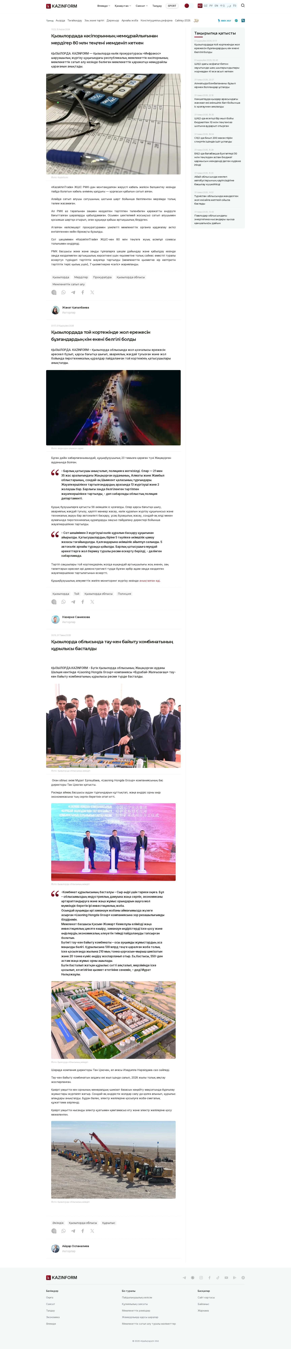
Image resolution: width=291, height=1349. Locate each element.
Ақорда (60, 20)
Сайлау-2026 (182, 20)
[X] (92, 292)
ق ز (229, 5)
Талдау (157, 6)
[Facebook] (82, 292)
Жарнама (203, 1310)
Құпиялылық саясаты (135, 1304)
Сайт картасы (206, 1297)
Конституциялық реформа (156, 20)
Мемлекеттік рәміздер (136, 1310)
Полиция (124, 593)
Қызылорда (61, 277)
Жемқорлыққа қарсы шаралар (140, 1317)
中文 (222, 5)
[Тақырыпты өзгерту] (189, 5)
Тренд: (50, 20)
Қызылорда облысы (131, 277)
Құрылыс (108, 1223)
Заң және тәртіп (94, 20)
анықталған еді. (149, 580)
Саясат (50, 1304)
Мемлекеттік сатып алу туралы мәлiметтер (149, 1323)
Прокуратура (102, 277)
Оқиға (49, 1297)
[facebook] (209, 1277)
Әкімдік (58, 1223)
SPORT (172, 5)
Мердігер (81, 277)
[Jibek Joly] (225, 20)
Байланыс (203, 1304)
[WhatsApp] (63, 292)
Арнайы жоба (130, 20)
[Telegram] (73, 292)
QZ (205, 5)
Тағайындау (75, 20)
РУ (211, 5)
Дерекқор (113, 20)
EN (216, 5)
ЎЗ (234, 5)
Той (76, 593)
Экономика (53, 1317)
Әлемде (51, 1323)
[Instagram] (54, 292)
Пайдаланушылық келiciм (137, 1297)
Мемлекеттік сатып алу (69, 284)
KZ (200, 5)
